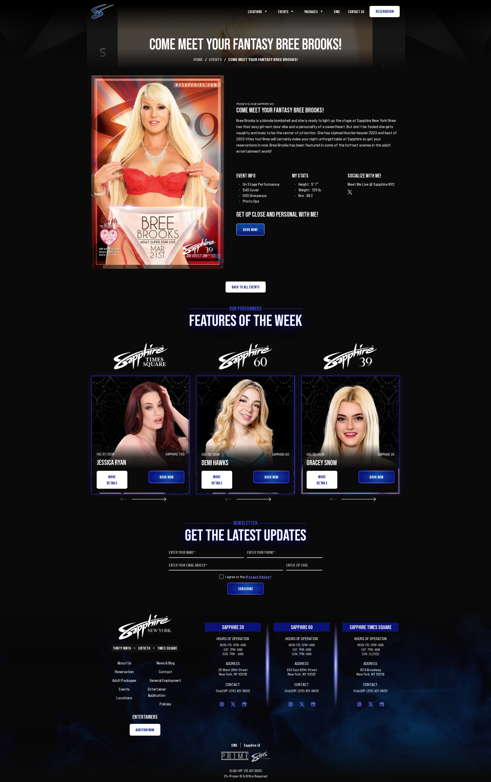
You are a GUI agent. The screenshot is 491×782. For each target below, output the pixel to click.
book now (166, 477)
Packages (311, 11)
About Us (124, 663)
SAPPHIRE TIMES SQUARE (371, 627)
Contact (165, 671)
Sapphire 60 (302, 627)
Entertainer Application (157, 692)
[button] (123, 499)
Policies (165, 704)
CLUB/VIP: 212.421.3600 (245, 771)
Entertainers (145, 717)
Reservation (124, 671)
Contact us (356, 11)
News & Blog (166, 663)
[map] (244, 704)
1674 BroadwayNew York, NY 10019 (370, 672)
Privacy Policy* (259, 577)
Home (198, 59)
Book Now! (250, 229)
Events (283, 11)
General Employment (165, 680)
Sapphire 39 (233, 627)
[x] (233, 704)
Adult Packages (124, 680)
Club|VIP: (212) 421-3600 (233, 691)
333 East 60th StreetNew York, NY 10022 (302, 672)
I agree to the (248, 577)
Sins (337, 11)
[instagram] (222, 704)
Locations (255, 11)
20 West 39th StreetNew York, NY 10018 (233, 672)
